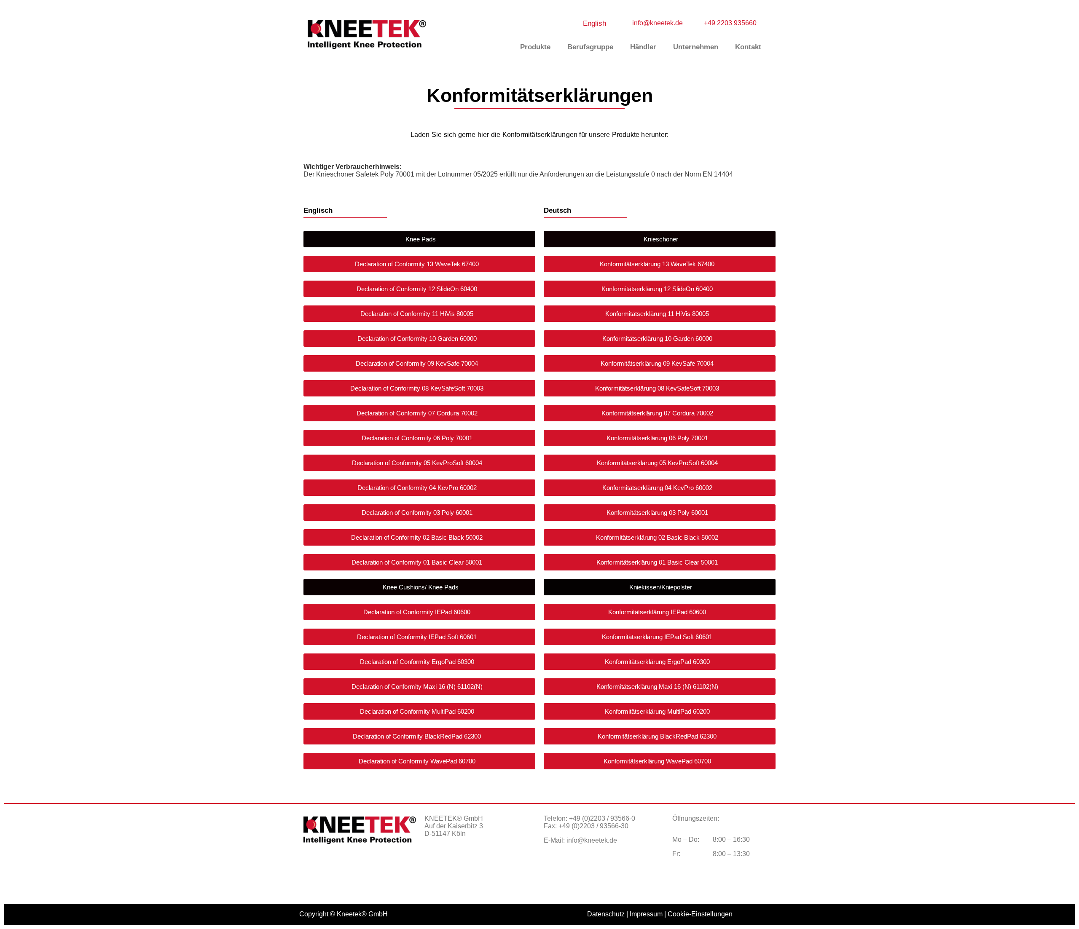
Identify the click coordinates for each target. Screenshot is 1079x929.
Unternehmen (695, 47)
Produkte (535, 47)
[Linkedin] (477, 863)
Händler (643, 47)
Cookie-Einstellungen (700, 914)
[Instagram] (456, 863)
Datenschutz (606, 914)
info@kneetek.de (591, 840)
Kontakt (748, 47)
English (594, 23)
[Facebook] (435, 863)
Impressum (646, 914)
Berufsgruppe (590, 47)
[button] (419, 239)
